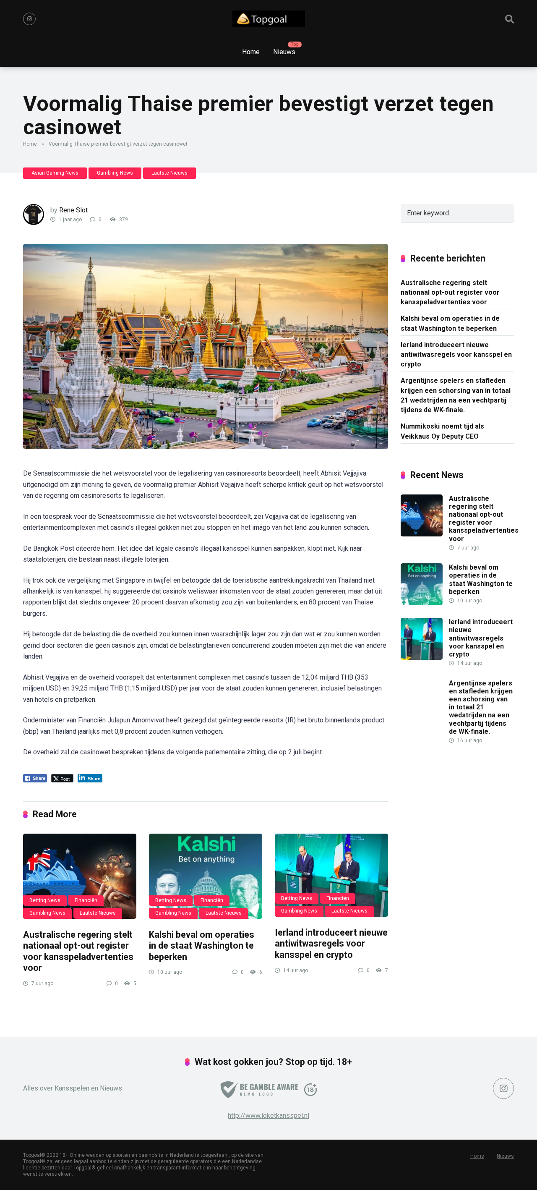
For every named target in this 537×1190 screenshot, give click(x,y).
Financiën (86, 900)
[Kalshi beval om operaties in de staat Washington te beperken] (205, 876)
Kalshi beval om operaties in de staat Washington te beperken (201, 945)
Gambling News (115, 173)
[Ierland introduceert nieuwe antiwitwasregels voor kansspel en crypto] (331, 875)
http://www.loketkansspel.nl (268, 1115)
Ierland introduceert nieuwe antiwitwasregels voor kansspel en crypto (331, 943)
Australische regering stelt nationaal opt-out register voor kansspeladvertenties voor (78, 951)
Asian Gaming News (54, 173)
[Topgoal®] (268, 18)
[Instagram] (29, 19)
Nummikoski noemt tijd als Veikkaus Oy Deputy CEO (442, 431)
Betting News (44, 900)
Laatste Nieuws (169, 173)
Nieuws (284, 52)
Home (251, 52)
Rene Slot (73, 210)
